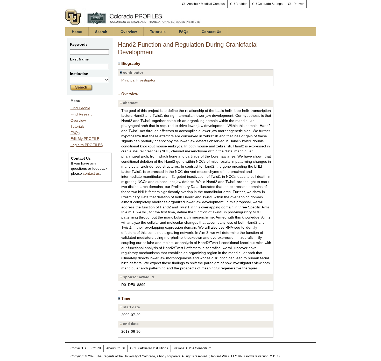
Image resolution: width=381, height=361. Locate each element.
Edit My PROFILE (84, 139)
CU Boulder (238, 4)
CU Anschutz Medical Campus (203, 4)
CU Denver (296, 4)
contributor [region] (132, 72)
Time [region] (126, 298)
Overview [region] (130, 94)
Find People (80, 108)
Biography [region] (131, 63)
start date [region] (131, 307)
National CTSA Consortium (192, 348)
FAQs (183, 32)
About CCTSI (115, 348)
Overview (129, 32)
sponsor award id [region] (138, 277)
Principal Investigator (138, 80)
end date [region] (130, 324)
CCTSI (96, 348)
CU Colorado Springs (267, 4)
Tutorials (158, 32)
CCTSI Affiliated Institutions (149, 348)
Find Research (82, 114)
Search (101, 32)
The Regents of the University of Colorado (125, 356)
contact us (91, 173)
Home (77, 32)
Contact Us (211, 32)
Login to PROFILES (86, 145)
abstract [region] (130, 103)
